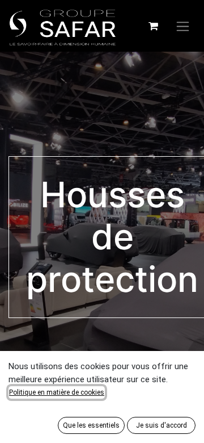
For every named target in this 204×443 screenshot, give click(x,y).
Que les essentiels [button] (91, 425)
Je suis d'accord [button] (161, 425)
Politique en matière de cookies (56, 392)
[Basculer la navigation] (183, 25)
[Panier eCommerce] (153, 26)
